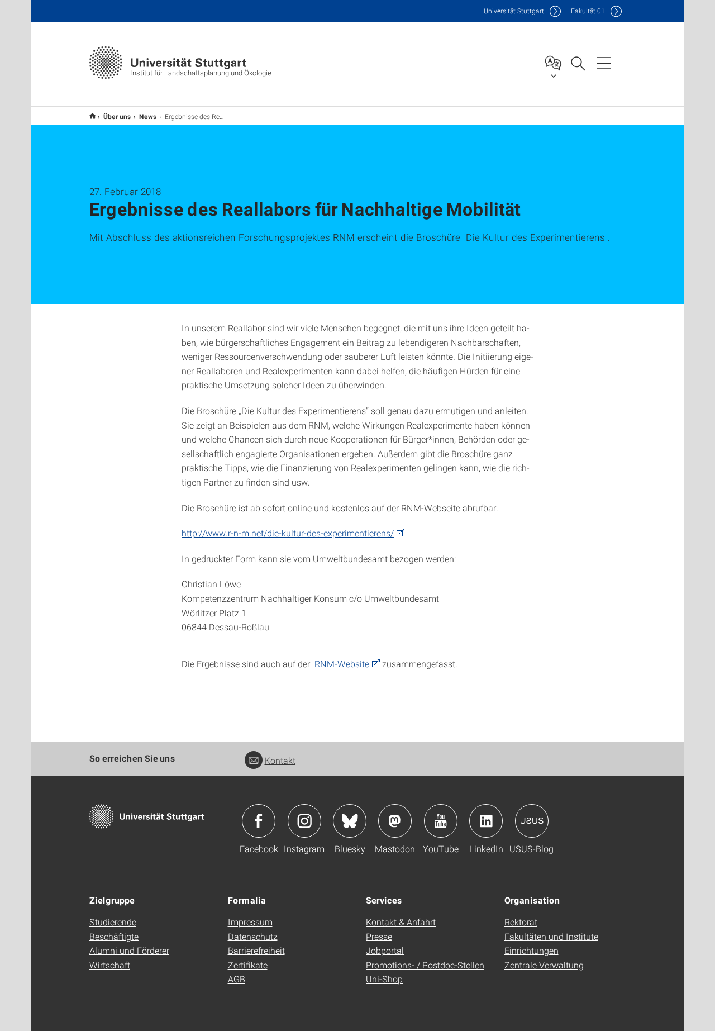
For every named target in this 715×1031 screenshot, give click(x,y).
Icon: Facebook (258, 821)
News (148, 116)
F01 (588, 11)
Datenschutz (253, 936)
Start (92, 116)
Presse (379, 936)
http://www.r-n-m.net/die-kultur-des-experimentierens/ (288, 533)
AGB (236, 979)
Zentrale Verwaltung (544, 965)
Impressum (250, 922)
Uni (514, 11)
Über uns (117, 116)
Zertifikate (248, 965)
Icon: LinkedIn (486, 821)
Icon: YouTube (440, 821)
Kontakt (280, 760)
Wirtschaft (109, 965)
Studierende (112, 922)
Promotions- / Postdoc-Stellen (425, 965)
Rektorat (520, 922)
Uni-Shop (384, 979)
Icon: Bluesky (349, 821)
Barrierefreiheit (256, 950)
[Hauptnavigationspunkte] (604, 62)
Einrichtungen (531, 950)
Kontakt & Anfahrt (401, 922)
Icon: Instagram (304, 821)
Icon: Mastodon (395, 821)
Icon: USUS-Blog (532, 821)
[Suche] (577, 62)
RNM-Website (341, 663)
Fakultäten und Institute (551, 936)
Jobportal (385, 950)
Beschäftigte (114, 936)
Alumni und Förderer (129, 950)
